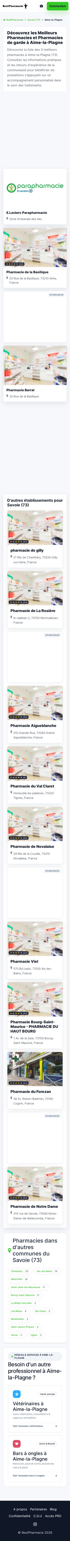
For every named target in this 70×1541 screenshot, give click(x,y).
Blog (53, 1509)
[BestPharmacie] (16, 6)
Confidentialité (19, 1516)
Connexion (57, 6)
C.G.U (37, 1516)
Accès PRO (53, 1516)
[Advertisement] (35, 129)
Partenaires (38, 1509)
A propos (20, 1509)
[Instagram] (35, 1524)
